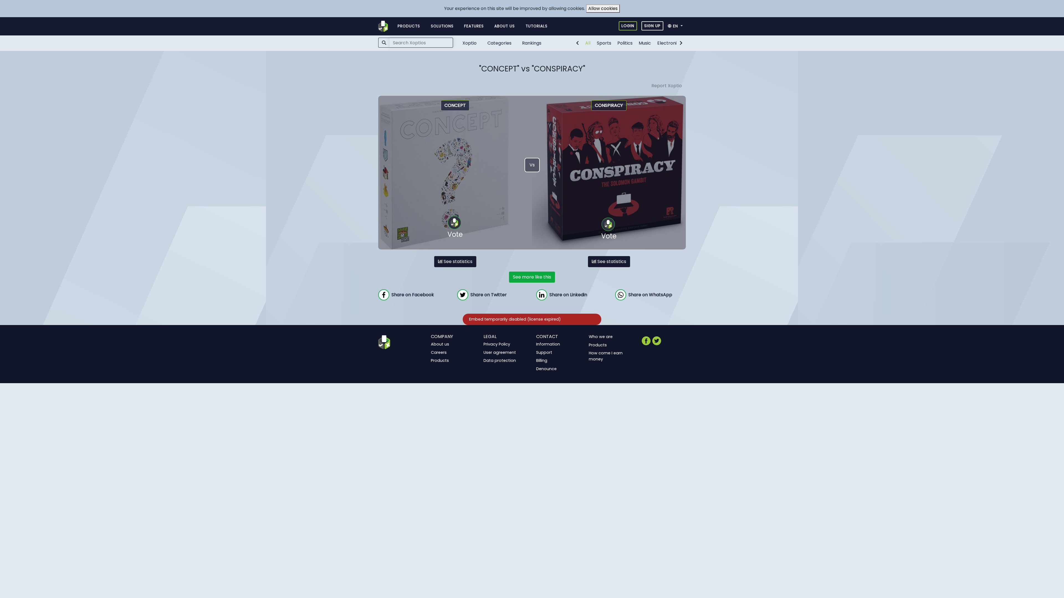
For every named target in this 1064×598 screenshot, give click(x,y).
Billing (541, 360)
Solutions (442, 26)
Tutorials (537, 26)
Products (409, 26)
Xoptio (469, 43)
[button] (677, 26)
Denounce (546, 369)
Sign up (652, 26)
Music (645, 43)
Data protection (500, 360)
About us (504, 26)
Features (474, 26)
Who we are (601, 336)
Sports (604, 43)
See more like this (532, 277)
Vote (455, 234)
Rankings (531, 43)
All (587, 43)
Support (544, 352)
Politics (625, 43)
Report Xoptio (666, 86)
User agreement (500, 352)
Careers (439, 352)
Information (548, 344)
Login (627, 26)
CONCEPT (455, 105)
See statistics (457, 261)
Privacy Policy (497, 344)
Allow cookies (603, 8)
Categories (499, 43)
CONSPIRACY (609, 105)
